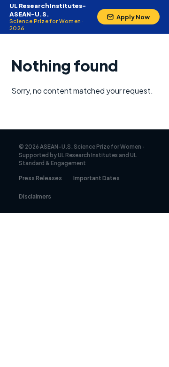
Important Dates (96, 178)
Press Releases (40, 178)
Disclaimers (35, 196)
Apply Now (133, 17)
